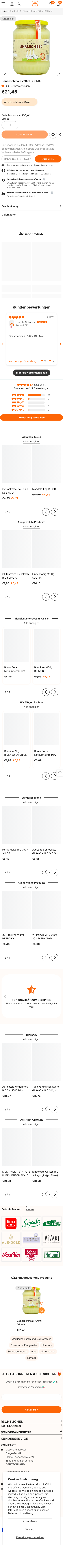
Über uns (47, 1345)
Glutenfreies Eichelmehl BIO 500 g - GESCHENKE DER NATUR (15, 576)
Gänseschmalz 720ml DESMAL (29, 1322)
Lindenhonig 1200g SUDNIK (43, 575)
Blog (34, 1351)
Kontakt (31, 1357)
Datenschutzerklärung (20, 1513)
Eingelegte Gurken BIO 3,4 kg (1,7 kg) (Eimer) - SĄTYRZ (46, 1173)
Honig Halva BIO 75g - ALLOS (15, 851)
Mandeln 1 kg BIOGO (44, 489)
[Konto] (12, 4)
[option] (31, 46)
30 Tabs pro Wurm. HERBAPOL (13, 936)
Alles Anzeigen (31, 441)
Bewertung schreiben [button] (32, 417)
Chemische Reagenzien (24, 1345)
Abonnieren (48, 159)
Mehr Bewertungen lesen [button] (31, 372)
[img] (16, 317)
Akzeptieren (30, 1521)
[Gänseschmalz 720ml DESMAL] (31, 1300)
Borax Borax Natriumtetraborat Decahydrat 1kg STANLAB (14, 669)
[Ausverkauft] (42, 1310)
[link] (53, 134)
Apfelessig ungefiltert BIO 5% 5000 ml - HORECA (15, 1088)
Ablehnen (30, 1529)
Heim (4, 11)
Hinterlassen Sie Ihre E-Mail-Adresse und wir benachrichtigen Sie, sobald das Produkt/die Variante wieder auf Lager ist (28, 148)
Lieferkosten (48, 1351)
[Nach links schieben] (46, 512)
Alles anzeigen (30, 1208)
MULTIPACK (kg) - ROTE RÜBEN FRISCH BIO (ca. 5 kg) (16, 1173)
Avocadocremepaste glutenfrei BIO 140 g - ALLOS (45, 851)
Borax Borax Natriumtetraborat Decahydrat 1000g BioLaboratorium (45, 753)
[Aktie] (59, 134)
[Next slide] (60, 344)
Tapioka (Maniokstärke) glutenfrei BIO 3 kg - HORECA (46, 1088)
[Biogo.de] (11, 1223)
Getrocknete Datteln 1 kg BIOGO (15, 490)
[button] (4, 85)
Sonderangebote (17, 1351)
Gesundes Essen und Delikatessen (31, 1338)
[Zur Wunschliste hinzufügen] (42, 1303)
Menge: (6, 118)
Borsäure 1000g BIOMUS (43, 669)
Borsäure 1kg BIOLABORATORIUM (15, 753)
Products (14, 11)
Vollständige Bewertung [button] (22, 361)
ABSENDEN (31, 1409)
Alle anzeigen (31, 623)
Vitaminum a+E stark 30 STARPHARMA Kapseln (44, 936)
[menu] (3, 4)
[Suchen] (19, 4)
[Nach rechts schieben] (54, 512)
